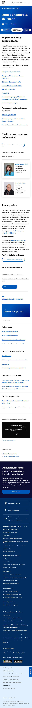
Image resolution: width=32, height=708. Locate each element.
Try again (16, 434)
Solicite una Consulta (10, 23)
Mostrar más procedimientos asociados (13, 368)
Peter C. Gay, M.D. (20, 183)
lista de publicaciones (18, 240)
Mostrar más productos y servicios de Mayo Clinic (14, 408)
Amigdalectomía (6, 355)
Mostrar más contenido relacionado (12, 343)
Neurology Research (9, 115)
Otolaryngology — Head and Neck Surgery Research (13, 120)
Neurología (5, 93)
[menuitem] (17, 30)
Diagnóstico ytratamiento (5, 29)
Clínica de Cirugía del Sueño (11, 82)
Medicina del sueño (8, 89)
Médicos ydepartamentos (17, 29)
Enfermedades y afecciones (11, 8)
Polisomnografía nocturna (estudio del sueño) (14, 360)
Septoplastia (5, 364)
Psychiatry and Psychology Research (14, 125)
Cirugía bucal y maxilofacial (11, 72)
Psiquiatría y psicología (9, 103)
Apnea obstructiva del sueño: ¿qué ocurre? (13, 339)
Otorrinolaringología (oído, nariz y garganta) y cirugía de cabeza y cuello (14, 98)
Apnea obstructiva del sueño (10, 331)
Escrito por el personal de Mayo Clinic (12, 274)
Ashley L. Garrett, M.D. (21, 164)
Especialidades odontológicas (12, 86)
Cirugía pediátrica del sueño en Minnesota (12, 77)
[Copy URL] (26, 430)
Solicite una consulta (9, 287)
